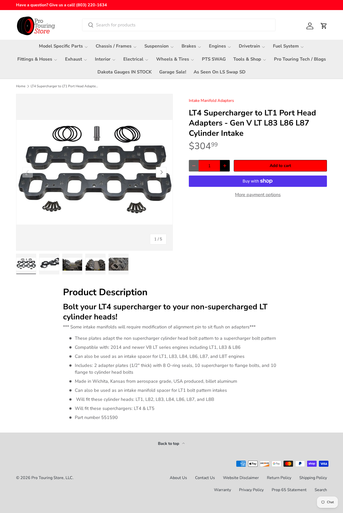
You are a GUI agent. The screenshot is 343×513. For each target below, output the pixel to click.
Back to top (169, 443)
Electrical (133, 59)
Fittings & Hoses (34, 59)
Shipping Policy (313, 478)
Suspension (156, 46)
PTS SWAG (214, 59)
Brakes (189, 46)
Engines (217, 46)
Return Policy (279, 478)
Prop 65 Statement (289, 490)
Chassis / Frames (114, 46)
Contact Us (205, 478)
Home (20, 86)
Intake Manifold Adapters (211, 100)
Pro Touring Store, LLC (52, 478)
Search (321, 490)
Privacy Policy (251, 490)
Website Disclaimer (241, 478)
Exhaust (73, 59)
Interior (102, 59)
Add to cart (280, 165)
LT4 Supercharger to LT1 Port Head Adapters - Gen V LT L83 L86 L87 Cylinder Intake (64, 86)
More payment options (258, 195)
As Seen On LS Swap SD (220, 72)
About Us (178, 478)
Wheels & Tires (172, 59)
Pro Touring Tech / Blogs (300, 59)
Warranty (222, 490)
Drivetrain (249, 46)
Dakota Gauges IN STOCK (124, 72)
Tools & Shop (247, 59)
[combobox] (178, 25)
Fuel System (286, 46)
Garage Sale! (172, 72)
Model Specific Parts (61, 46)
